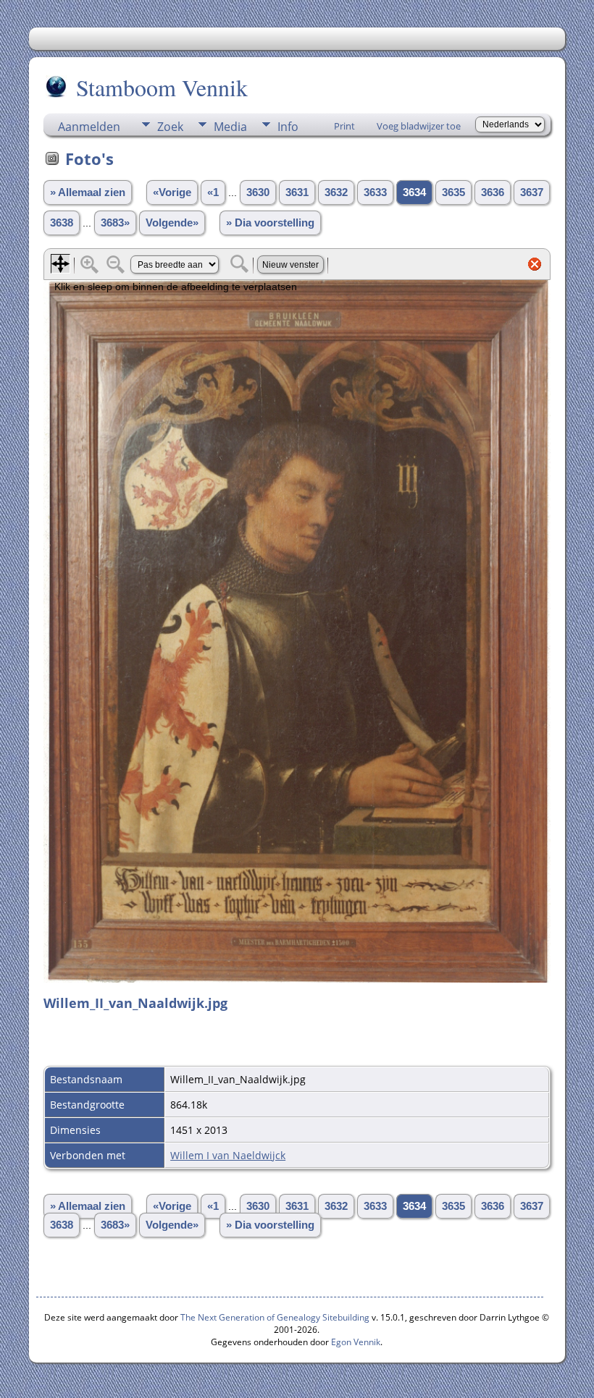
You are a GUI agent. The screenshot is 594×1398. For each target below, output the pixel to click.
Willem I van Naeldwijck (227, 1155)
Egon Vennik (355, 1342)
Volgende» (172, 223)
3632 (336, 192)
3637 (531, 192)
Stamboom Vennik (162, 87)
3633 (375, 192)
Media (230, 127)
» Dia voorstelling (270, 223)
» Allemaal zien (87, 192)
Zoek (170, 127)
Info (287, 127)
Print (344, 125)
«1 (213, 192)
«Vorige (172, 192)
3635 (453, 192)
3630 (257, 192)
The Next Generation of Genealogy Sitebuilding (274, 1317)
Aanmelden (89, 127)
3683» (115, 223)
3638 (61, 223)
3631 (297, 192)
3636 (492, 192)
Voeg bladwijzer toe (419, 125)
